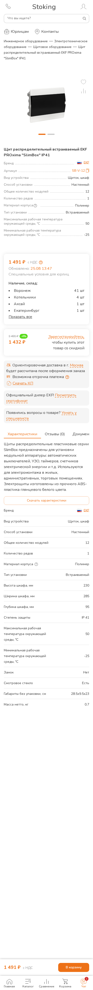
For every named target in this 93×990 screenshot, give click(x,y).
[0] (83, 82)
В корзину (74, 967)
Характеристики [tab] (22, 434)
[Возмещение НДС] (40, 262)
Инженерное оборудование (26, 41)
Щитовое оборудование (52, 47)
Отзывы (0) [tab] (55, 434)
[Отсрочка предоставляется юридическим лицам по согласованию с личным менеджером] (67, 377)
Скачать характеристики (46, 500)
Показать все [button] (20, 316)
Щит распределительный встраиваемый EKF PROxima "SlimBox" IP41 (44, 53)
